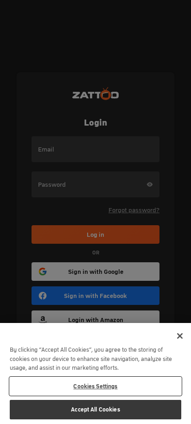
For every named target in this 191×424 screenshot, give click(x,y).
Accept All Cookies (95, 409)
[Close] (180, 336)
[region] (95, 373)
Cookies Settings (95, 386)
